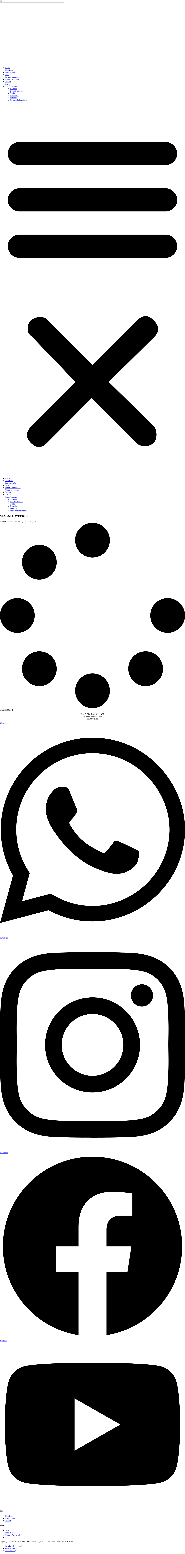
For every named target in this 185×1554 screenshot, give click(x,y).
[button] (92, 289)
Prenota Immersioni (13, 77)
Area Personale (11, 86)
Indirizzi (13, 98)
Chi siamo (9, 70)
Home (7, 68)
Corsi (7, 75)
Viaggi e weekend (12, 79)
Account (13, 89)
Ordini (12, 93)
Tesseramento (10, 72)
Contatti (8, 81)
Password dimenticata (18, 100)
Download (14, 95)
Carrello (8, 84)
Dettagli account (16, 91)
